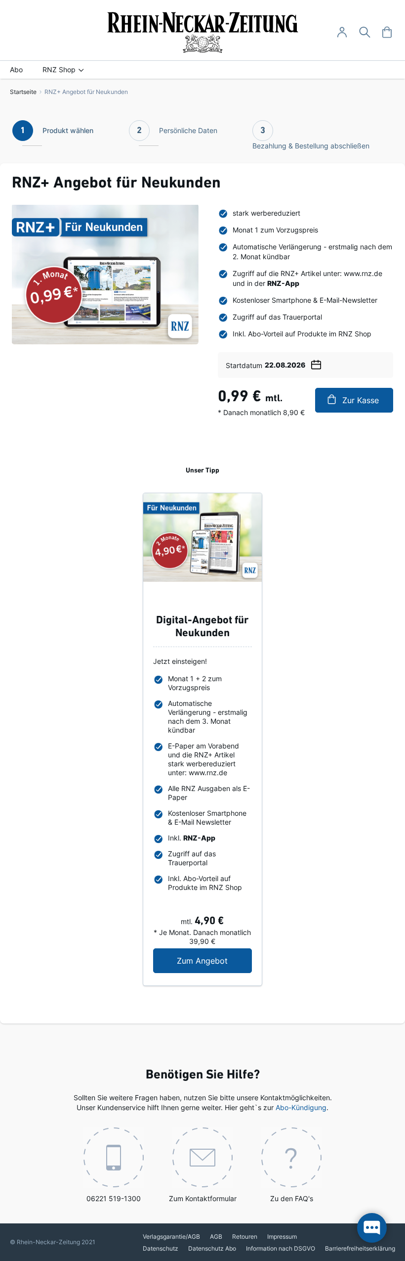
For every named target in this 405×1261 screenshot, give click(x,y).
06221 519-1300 (113, 1198)
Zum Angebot (214, 960)
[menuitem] (16, 70)
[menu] (202, 70)
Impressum (282, 1236)
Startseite (23, 91)
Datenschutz (160, 1248)
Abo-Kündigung (301, 1107)
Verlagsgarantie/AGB (171, 1236)
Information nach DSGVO (280, 1248)
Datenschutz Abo (212, 1248)
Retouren (244, 1236)
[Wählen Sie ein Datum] (316, 363)
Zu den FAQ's (291, 1198)
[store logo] (202, 32)
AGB (216, 1236)
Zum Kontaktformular (203, 1198)
